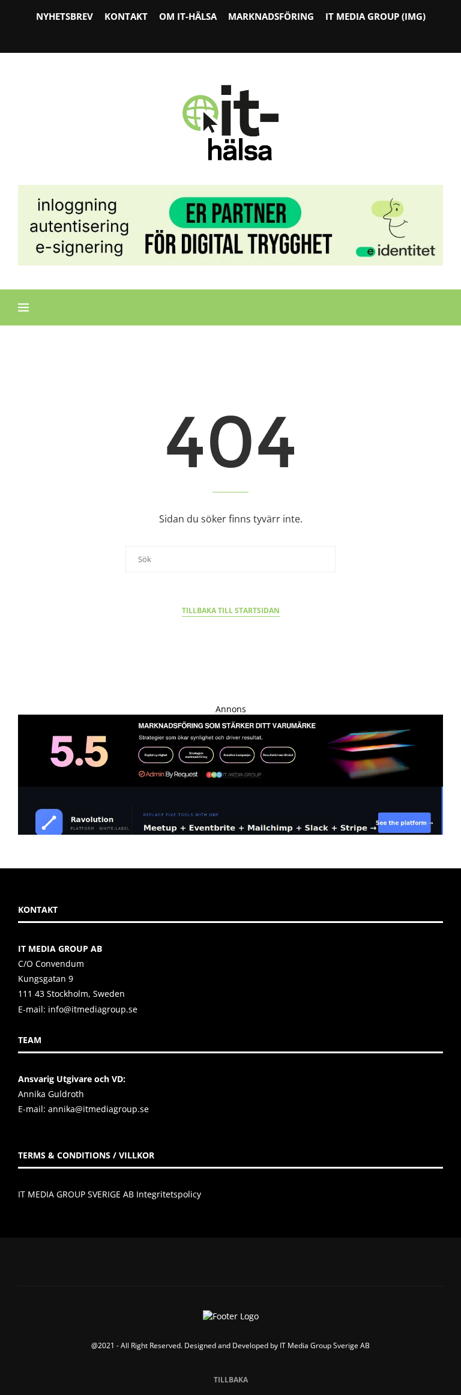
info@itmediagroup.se (92, 1009)
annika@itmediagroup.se (98, 1109)
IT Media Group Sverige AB (325, 1345)
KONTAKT (126, 16)
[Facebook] (199, 35)
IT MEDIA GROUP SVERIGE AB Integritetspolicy (109, 1194)
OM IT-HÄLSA (188, 16)
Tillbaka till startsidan (231, 610)
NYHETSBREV (64, 16)
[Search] (437, 307)
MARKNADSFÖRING (271, 16)
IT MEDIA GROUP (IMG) (375, 16)
